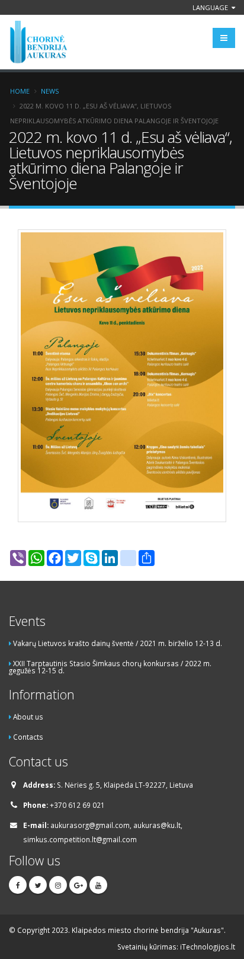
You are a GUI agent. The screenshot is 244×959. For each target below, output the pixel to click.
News (50, 91)
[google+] (78, 885)
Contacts (28, 736)
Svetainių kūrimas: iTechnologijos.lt (176, 946)
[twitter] (38, 885)
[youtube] (98, 885)
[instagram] (58, 885)
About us (28, 716)
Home (20, 91)
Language (211, 7)
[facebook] (18, 885)
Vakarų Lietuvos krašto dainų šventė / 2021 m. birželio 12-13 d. (117, 643)
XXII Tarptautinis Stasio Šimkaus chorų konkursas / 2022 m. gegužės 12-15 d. (110, 667)
